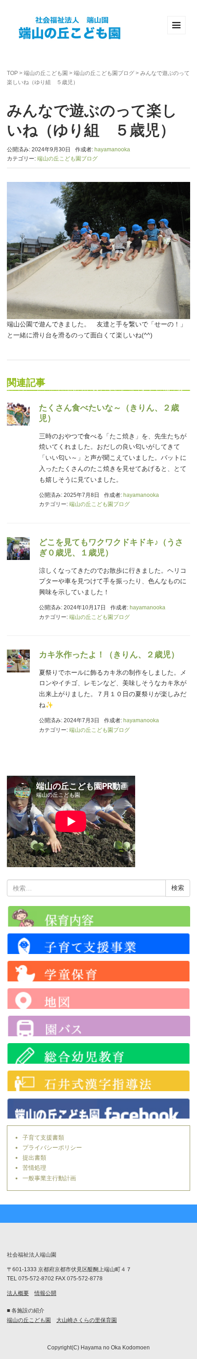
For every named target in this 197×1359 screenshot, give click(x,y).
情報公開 (45, 1293)
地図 (98, 998)
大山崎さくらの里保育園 (86, 1320)
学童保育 (98, 971)
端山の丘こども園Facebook (98, 1108)
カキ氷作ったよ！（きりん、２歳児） (109, 654)
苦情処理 (34, 1167)
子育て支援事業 (98, 943)
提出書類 (34, 1157)
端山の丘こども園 (46, 73)
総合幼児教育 (98, 1053)
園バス (98, 1026)
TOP (12, 73)
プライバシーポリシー (52, 1147)
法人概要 (18, 1293)
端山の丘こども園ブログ (104, 73)
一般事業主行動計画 (49, 1178)
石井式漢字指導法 (98, 1081)
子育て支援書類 (43, 1137)
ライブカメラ (98, 916)
